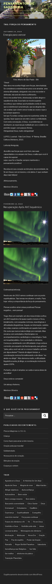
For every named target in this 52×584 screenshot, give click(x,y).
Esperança (9, 513)
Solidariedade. (9, 451)
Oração (42, 535)
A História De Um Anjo (32, 481)
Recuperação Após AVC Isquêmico (22, 207)
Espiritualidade (23, 513)
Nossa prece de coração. (14, 456)
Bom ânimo (30, 499)
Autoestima (10, 494)
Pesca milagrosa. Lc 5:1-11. (15, 431)
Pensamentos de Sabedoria (19, 5)
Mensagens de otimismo (31, 531)
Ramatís (8, 544)
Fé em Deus (38, 522)
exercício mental (11, 517)
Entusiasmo (22, 508)
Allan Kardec (41, 485)
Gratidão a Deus (11, 526)
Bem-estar (22, 494)
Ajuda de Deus (11, 485)
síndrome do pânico (25, 553)
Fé (29, 522)
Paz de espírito (17, 540)
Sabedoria (41, 544)
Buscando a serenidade (14, 504)
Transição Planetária (13, 558)
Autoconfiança (28, 490)
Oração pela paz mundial (13, 446)
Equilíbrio (33, 508)
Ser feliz (33, 549)
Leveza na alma (11, 531)
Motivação (9, 535)
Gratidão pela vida (28, 526)
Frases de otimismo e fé (15, 522)
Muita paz (21, 535)
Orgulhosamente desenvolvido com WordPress (23, 574)
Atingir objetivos (12, 490)
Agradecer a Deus (12, 481)
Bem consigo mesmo (14, 499)
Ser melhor (9, 553)
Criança (7, 436)
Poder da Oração (34, 540)
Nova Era (32, 535)
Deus (43, 504)
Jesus (41, 526)
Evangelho (36, 513)
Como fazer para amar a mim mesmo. (19, 441)
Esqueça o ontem (11, 466)
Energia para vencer (14, 34)
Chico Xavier (32, 504)
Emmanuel (9, 508)
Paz (6, 540)
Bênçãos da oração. (12, 461)
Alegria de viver (26, 485)
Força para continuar (30, 517)
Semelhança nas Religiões (15, 549)
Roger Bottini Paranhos (24, 544)
